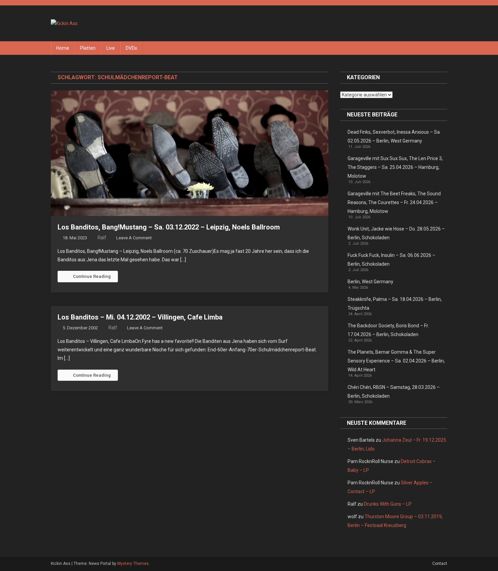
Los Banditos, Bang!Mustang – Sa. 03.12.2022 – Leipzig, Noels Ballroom (169, 227)
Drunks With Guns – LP (388, 504)
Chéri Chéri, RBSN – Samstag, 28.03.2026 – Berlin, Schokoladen (394, 392)
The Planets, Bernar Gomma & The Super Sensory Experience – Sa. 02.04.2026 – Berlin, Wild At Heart (396, 360)
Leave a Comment (134, 237)
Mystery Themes (133, 563)
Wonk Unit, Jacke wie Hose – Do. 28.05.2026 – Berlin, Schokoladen (396, 233)
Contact (439, 563)
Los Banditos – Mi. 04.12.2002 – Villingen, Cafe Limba (140, 317)
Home (62, 48)
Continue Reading (92, 276)
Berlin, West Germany (370, 281)
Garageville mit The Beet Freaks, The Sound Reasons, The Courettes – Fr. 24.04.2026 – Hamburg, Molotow (394, 202)
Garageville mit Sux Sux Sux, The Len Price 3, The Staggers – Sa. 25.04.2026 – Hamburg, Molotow (395, 167)
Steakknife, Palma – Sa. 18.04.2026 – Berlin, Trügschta (395, 304)
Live (110, 48)
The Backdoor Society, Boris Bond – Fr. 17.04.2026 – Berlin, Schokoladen (388, 330)
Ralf (102, 237)
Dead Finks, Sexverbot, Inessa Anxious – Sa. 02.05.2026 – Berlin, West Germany (394, 136)
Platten (88, 48)
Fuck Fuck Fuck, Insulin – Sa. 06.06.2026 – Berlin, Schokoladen (391, 259)
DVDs (131, 48)
